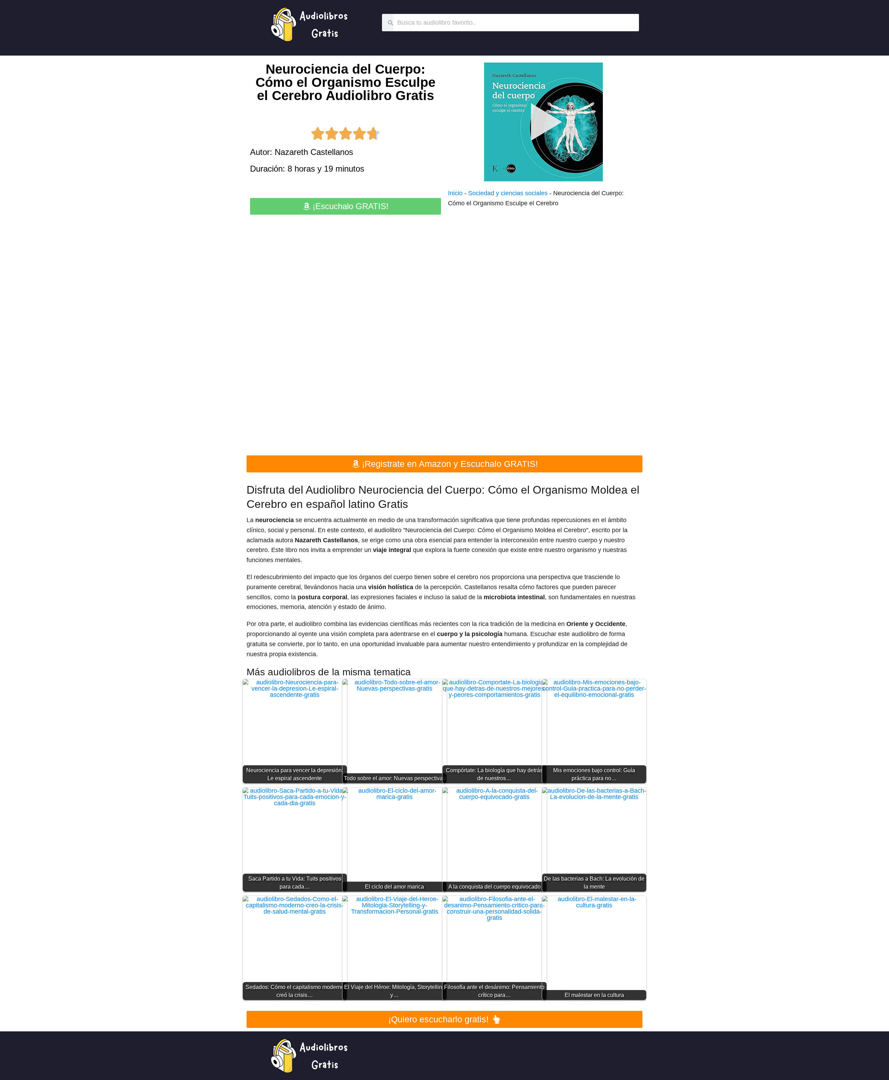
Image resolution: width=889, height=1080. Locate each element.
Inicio (455, 193)
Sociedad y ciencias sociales (508, 193)
